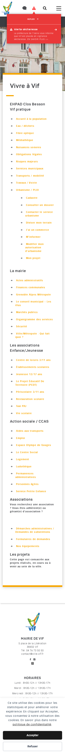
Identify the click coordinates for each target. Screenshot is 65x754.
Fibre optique (25, 133)
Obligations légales (29, 154)
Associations (21, 500)
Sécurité (21, 326)
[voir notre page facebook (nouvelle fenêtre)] (30, 659)
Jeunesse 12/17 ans (29, 374)
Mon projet (33, 258)
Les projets (20, 555)
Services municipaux (29, 168)
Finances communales (30, 287)
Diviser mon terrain (39, 222)
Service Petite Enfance (31, 491)
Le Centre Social (27, 452)
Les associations (25, 345)
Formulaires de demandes (33, 539)
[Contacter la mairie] (24, 8)
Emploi (20, 438)
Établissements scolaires (32, 367)
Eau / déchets (25, 125)
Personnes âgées (27, 484)
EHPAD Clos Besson (27, 104)
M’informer (33, 236)
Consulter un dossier (40, 205)
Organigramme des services (34, 319)
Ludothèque (24, 466)
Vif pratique (20, 109)
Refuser (32, 746)
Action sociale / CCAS (29, 421)
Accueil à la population (31, 118)
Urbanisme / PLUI (27, 189)
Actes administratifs (29, 280)
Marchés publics (27, 312)
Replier (32, 19)
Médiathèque (24, 140)
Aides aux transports (30, 430)
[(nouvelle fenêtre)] (32, 662)
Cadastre (32, 197)
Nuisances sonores (28, 147)
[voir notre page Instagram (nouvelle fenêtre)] (34, 659)
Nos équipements (27, 546)
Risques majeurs (27, 161)
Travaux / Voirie (26, 182)
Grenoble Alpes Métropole (33, 294)
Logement (22, 459)
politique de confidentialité (32, 724)
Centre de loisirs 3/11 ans (33, 360)
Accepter (32, 735)
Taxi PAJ (21, 406)
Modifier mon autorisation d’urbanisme (34, 247)
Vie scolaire (24, 413)
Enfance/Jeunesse (26, 351)
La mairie (18, 271)
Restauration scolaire (30, 399)
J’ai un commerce (37, 229)
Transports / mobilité (30, 175)
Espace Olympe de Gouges (33, 445)
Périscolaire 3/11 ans (30, 391)
